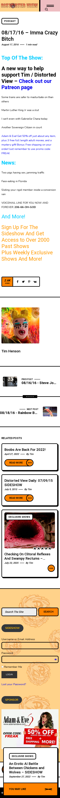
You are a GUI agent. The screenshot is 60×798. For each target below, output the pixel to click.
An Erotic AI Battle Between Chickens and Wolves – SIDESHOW (26, 768)
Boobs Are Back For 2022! (24, 449)
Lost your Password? (13, 684)
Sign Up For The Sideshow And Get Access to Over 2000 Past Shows (25, 237)
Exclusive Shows (19, 517)
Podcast (10, 21)
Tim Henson (10, 351)
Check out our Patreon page (26, 84)
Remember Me (12, 667)
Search (48, 612)
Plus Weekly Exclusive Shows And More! (27, 256)
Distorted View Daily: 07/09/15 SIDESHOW (28, 483)
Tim (31, 454)
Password (7, 653)
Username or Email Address (18, 639)
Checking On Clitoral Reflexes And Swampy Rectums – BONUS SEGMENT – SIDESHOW (27, 561)
